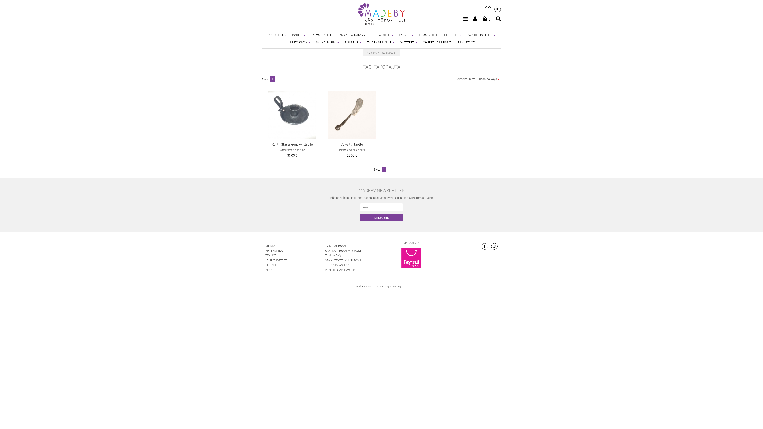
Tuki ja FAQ (333, 255)
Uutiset (270, 265)
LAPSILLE (383, 35)
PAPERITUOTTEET (479, 35)
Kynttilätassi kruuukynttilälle (292, 144)
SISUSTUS (351, 42)
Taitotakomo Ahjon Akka (292, 149)
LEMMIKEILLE (428, 35)
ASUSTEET (276, 35)
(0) (489, 19)
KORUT (297, 35)
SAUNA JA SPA (326, 42)
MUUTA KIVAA (297, 42)
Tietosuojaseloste (338, 265)
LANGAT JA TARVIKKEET (354, 35)
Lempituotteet (276, 260)
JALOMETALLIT (321, 35)
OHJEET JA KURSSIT (437, 42)
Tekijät (270, 255)
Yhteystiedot (275, 250)
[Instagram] (497, 9)
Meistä (270, 245)
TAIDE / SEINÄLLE (379, 42)
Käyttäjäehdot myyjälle (343, 250)
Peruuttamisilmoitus (340, 270)
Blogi (269, 270)
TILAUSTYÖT (466, 42)
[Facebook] (488, 9)
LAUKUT (404, 35)
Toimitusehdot (335, 245)
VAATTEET (407, 42)
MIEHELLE (451, 35)
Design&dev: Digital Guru (396, 286)
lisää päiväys (488, 79)
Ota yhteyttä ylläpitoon (343, 260)
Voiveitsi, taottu (352, 144)
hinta (472, 79)
